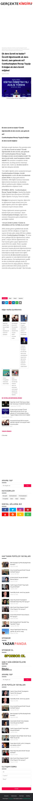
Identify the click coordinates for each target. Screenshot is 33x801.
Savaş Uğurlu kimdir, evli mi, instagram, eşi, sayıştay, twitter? (20, 744)
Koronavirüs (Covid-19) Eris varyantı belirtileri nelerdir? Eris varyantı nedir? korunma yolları (20, 422)
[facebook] (5, 510)
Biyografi (5, 495)
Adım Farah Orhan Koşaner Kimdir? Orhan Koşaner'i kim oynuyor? (19, 608)
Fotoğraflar (5, 498)
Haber (15, 298)
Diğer (10, 298)
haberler (9, 47)
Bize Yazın (21, 795)
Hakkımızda (14, 795)
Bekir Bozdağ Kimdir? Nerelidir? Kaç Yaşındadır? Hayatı (19, 623)
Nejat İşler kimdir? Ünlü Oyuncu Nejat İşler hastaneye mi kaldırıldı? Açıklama (20, 403)
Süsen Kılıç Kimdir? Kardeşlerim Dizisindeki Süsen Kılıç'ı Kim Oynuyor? (20, 600)
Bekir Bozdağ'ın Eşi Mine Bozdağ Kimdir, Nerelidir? (20, 563)
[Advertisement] (16, 27)
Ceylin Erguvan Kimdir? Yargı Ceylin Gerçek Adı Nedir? (19, 586)
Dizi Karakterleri (13, 495)
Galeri (11, 498)
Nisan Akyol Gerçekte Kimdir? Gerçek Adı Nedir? (20, 751)
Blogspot (11, 798)
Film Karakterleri (23, 495)
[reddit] (12, 514)
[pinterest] (28, 510)
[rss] (20, 514)
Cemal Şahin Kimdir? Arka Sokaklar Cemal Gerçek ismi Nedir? (19, 722)
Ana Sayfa (4, 47)
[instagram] (20, 510)
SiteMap (28, 795)
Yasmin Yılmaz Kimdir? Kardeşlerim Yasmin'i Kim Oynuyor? (19, 692)
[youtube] (5, 514)
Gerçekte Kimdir (27, 798)
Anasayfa (6, 795)
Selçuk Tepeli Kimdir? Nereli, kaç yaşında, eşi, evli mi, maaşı (18, 630)
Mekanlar (22, 498)
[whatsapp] (28, 514)
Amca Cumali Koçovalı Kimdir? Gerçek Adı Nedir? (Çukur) (20, 571)
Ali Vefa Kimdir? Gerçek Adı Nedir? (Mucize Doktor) (19, 578)
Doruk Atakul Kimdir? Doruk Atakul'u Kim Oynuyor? (19, 615)
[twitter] (12, 510)
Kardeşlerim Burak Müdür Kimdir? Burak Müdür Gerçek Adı (20, 736)
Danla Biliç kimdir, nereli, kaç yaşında (19, 592)
